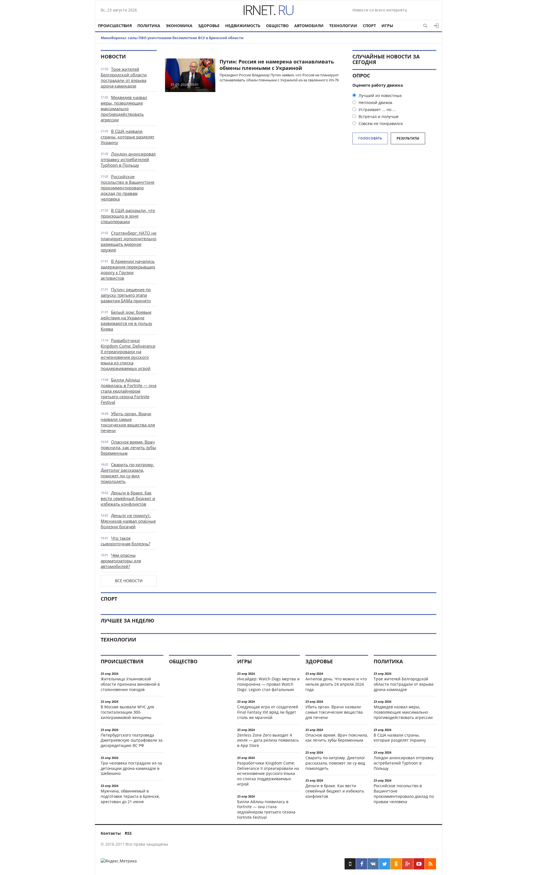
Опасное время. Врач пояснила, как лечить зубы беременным (128, 447)
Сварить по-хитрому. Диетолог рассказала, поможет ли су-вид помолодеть (127, 473)
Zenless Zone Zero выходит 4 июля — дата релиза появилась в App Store (268, 740)
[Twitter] (384, 863)
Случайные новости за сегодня (386, 59)
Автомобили (309, 25)
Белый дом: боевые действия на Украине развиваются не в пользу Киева (126, 320)
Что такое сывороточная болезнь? (125, 540)
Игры (387, 25)
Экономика (179, 25)
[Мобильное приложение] (350, 863)
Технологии (343, 25)
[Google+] (407, 863)
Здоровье (209, 25)
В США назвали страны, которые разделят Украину (127, 136)
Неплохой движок (374, 102)
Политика (148, 25)
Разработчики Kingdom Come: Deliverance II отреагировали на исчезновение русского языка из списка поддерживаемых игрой (128, 354)
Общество (277, 25)
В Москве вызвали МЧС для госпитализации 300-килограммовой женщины (127, 712)
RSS (128, 833)
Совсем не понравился (380, 123)
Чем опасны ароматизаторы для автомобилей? (121, 560)
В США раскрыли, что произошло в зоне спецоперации (128, 215)
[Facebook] (361, 863)
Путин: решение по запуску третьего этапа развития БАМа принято (126, 295)
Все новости (129, 580)
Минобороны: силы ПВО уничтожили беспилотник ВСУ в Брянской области (172, 37)
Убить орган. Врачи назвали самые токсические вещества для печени (128, 422)
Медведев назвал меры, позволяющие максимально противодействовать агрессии (124, 108)
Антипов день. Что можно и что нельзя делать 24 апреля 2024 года (336, 684)
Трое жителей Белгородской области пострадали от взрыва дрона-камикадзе (124, 77)
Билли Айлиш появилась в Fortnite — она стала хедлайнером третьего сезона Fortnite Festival (128, 391)
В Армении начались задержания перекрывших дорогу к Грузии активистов (128, 269)
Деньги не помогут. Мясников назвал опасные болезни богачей (128, 521)
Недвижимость (242, 25)
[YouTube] (419, 863)
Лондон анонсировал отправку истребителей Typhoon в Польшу (128, 159)
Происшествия (115, 25)
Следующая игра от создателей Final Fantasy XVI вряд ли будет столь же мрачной (267, 712)
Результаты (408, 138)
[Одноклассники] (396, 863)
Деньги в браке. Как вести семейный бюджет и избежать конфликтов (128, 498)
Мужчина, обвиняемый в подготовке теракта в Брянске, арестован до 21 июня (130, 796)
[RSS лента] (430, 863)
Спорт (369, 25)
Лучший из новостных (379, 95)
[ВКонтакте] (373, 863)
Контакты (111, 833)
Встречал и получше (378, 116)
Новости (113, 56)
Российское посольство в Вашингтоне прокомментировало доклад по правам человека (127, 188)
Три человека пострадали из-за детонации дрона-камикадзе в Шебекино (131, 768)
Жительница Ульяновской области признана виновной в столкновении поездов (130, 684)
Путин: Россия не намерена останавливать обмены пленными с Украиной (277, 64)
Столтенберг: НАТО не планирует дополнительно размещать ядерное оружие (128, 241)
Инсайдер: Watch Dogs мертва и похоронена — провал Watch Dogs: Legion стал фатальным (268, 684)
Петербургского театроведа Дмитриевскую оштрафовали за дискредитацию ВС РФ (131, 740)
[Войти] (436, 25)
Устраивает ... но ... (376, 109)
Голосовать (370, 138)
